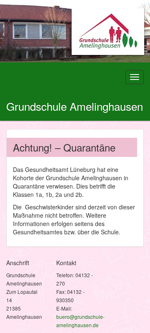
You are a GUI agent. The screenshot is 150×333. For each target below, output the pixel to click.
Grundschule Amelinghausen (74, 106)
